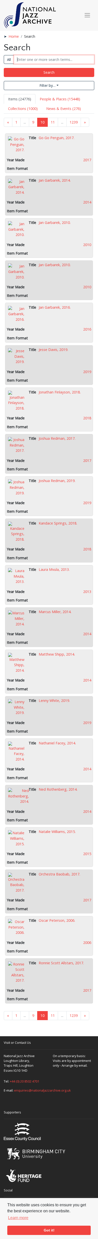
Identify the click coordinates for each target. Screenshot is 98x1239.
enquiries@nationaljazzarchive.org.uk (42, 1090)
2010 (87, 244)
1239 (74, 122)
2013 (87, 591)
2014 (87, 202)
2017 (87, 159)
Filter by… (47, 85)
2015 (87, 853)
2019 (87, 371)
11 (53, 122)
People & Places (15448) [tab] (60, 99)
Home (14, 36)
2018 (87, 418)
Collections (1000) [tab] (23, 108)
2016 (87, 329)
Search (49, 72)
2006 (87, 942)
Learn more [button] (18, 1218)
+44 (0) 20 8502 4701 (24, 1081)
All (9, 59)
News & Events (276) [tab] (63, 108)
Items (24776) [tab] (19, 99)
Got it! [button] (49, 1230)
